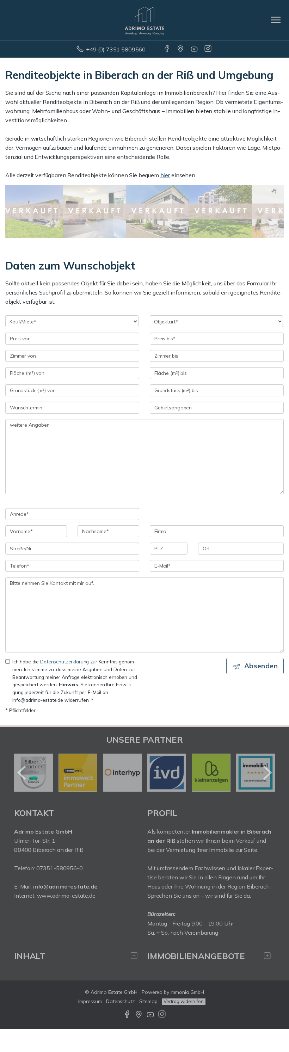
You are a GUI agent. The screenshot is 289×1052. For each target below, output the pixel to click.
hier (165, 175)
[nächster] (267, 772)
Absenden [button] (261, 666)
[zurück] (22, 772)
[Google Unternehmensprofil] (181, 49)
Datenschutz (120, 1001)
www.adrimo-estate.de (66, 895)
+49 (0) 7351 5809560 (116, 49)
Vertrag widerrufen (184, 1001)
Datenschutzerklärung (64, 661)
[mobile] (276, 19)
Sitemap (148, 1001)
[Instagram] (208, 49)
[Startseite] (144, 20)
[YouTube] (195, 49)
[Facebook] (167, 49)
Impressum (90, 1001)
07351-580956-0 (59, 868)
